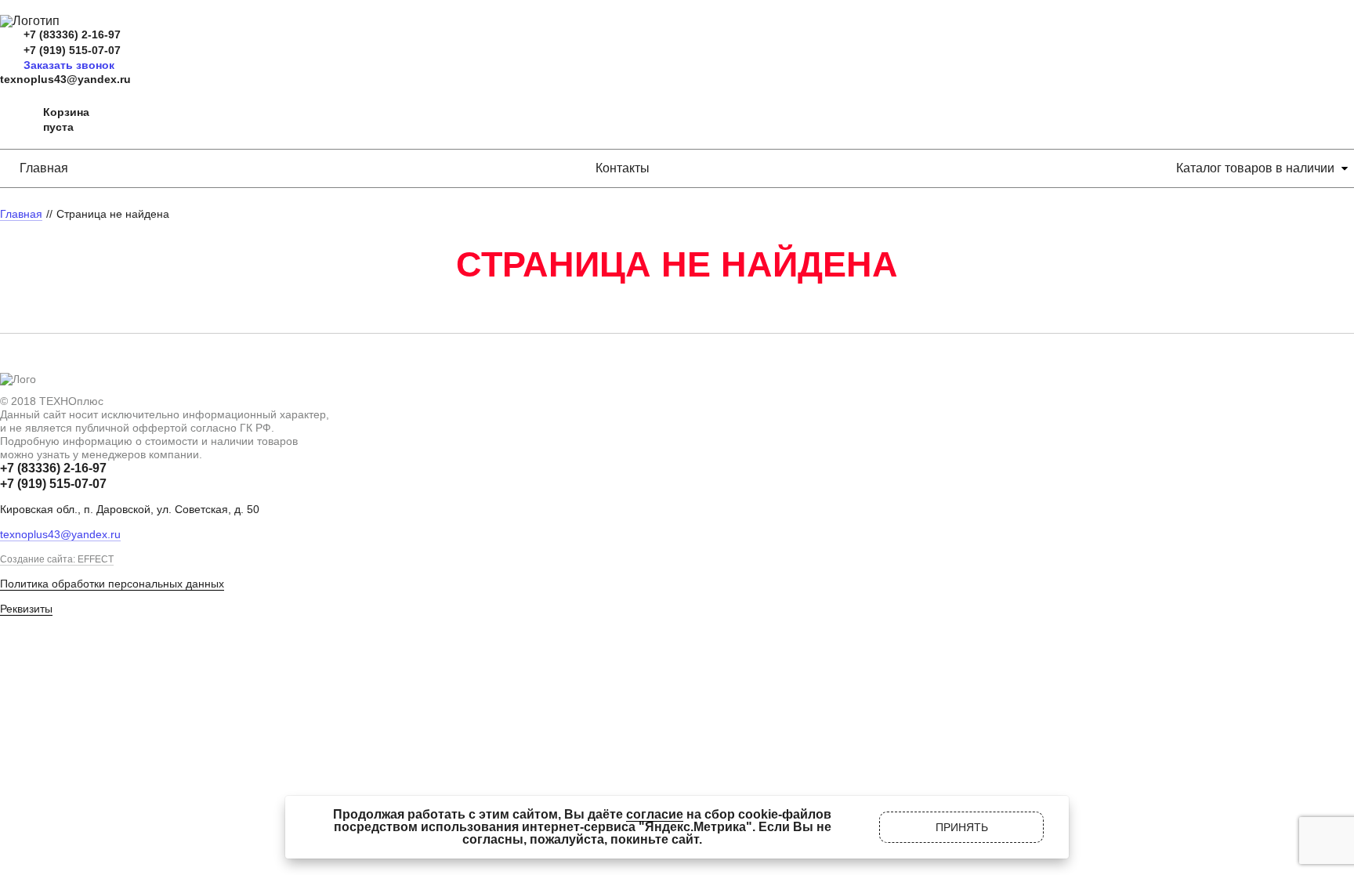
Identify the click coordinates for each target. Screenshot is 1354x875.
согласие (654, 814)
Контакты (623, 168)
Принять (962, 827)
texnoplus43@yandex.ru (65, 79)
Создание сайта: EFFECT (57, 559)
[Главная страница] (30, 20)
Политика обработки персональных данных (112, 583)
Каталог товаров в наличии (1255, 168)
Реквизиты (26, 608)
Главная (44, 168)
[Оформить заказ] (15, 120)
